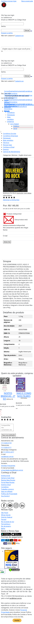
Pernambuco (5, 524)
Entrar (27, 30)
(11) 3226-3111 (6, 447)
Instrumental (19, 104)
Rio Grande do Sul (7, 522)
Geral (15, 129)
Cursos (6, 104)
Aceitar (17, 620)
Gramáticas (28, 104)
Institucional (5, 476)
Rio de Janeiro (6, 526)
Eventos (6, 149)
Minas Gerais (5, 515)
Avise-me (7, 242)
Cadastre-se (19, 36)
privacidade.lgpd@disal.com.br (12, 470)
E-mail (5, 236)
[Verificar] (14, 570)
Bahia (3, 528)
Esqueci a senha (7, 33)
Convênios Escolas (9, 134)
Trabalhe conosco (7, 489)
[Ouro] (11, 559)
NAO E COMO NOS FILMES (24, 394)
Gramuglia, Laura (22, 193)
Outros (6, 111)
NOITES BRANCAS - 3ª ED (8, 396)
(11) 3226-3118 (6, 443)
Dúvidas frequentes (8, 466)
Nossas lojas (7, 145)
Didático (16, 126)
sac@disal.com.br (7, 457)
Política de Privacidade (9, 494)
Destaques (11, 115)
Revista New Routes (8, 480)
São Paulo (4, 513)
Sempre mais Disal (7, 478)
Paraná (3, 519)
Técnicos (6, 143)
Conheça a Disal (8, 147)
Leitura (6, 106)
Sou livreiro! (5, 496)
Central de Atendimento (11, 152)
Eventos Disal (6, 485)
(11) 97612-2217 (8, 452)
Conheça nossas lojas (8, 1)
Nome (5, 230)
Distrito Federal (6, 517)
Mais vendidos (8, 140)
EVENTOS (10, 122)
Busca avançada (27, 1)
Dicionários (8, 109)
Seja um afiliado (6, 491)
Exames (12, 104)
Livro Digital (14, 124)
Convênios (11, 113)
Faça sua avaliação (8, 435)
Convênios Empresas (10, 136)
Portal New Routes (7, 482)
